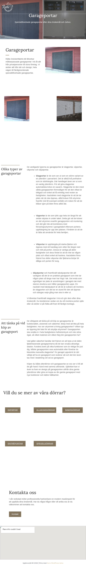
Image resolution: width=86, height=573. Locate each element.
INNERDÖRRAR (72, 410)
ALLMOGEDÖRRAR (45, 410)
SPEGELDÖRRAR (44, 443)
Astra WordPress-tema (55, 563)
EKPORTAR (13, 410)
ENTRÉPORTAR (15, 443)
